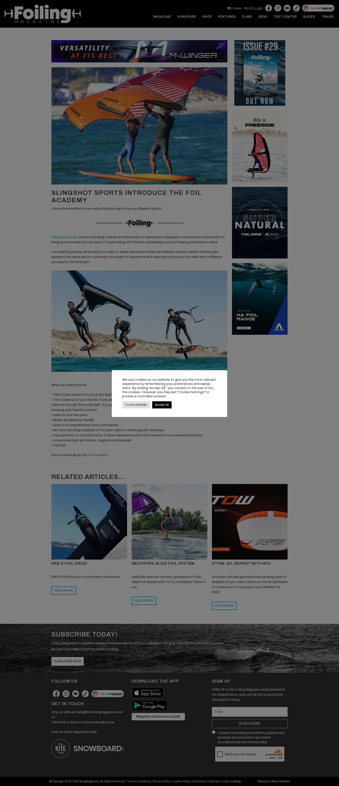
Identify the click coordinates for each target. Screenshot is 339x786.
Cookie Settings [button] (136, 404)
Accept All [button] (162, 404)
